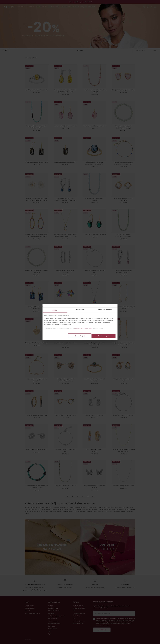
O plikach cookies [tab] (105, 310)
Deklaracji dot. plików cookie (83, 328)
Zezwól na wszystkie (104, 336)
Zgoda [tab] (55, 310)
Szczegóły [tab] (80, 310)
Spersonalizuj (79, 336)
